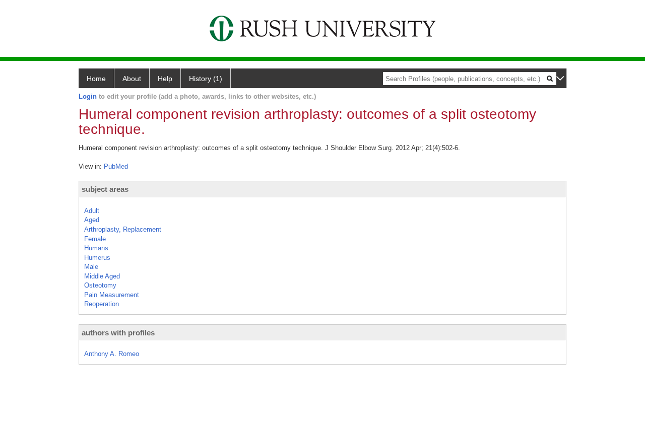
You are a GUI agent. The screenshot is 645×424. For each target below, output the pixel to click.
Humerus (97, 257)
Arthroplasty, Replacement (122, 229)
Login (88, 96)
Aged (91, 220)
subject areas (105, 189)
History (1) (205, 79)
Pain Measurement (111, 295)
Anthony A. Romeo (111, 354)
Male (91, 266)
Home (96, 79)
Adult (91, 211)
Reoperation (101, 304)
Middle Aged (102, 276)
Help (165, 79)
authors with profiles (118, 332)
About (131, 79)
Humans (96, 248)
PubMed (116, 166)
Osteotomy (100, 285)
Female (95, 239)
